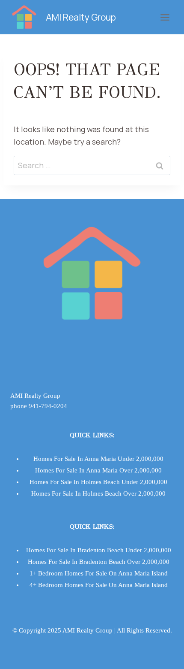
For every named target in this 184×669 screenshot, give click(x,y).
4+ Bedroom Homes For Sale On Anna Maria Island (99, 584)
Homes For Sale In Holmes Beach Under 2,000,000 (98, 481)
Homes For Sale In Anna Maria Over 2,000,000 (98, 470)
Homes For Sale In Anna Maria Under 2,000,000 (98, 458)
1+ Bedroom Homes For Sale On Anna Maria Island (99, 573)
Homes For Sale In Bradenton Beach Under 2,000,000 (98, 550)
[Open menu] (165, 17)
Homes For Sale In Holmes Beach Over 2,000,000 (98, 493)
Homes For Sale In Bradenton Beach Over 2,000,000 (98, 561)
